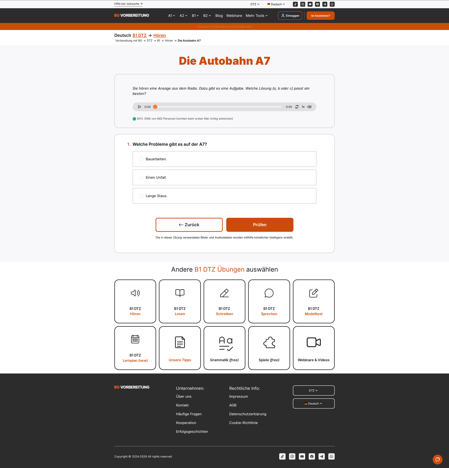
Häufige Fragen (189, 414)
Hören (169, 40)
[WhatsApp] (332, 4)
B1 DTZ (135, 311)
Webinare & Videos (314, 360)
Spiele (269, 360)
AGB (232, 405)
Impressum (238, 396)
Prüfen (260, 224)
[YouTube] (302, 456)
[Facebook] (317, 4)
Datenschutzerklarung (247, 414)
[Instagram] (302, 4)
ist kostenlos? (320, 15)
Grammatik (224, 360)
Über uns (184, 396)
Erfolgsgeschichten (192, 431)
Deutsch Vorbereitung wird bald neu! (224, 26)
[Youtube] (310, 4)
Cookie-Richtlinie (243, 423)
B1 (158, 40)
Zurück (191, 224)
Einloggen (292, 15)
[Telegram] (324, 4)
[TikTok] (295, 4)
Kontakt (182, 405)
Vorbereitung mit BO (128, 40)
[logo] (131, 16)
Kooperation (186, 423)
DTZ (149, 40)
